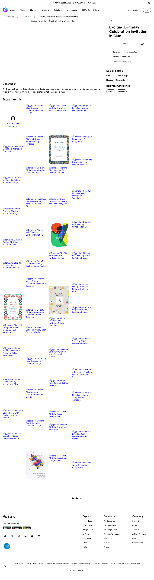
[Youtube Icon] (32, 536)
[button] (13, 10)
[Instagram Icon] (18, 536)
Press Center (137, 543)
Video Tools (87, 525)
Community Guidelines (100, 563)
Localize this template (122, 61)
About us (136, 530)
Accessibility (135, 563)
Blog (134, 538)
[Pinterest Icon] (39, 536)
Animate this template (122, 57)
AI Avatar (107, 543)
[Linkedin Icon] (25, 536)
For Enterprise (109, 521)
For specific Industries (112, 534)
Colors (85, 543)
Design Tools (88, 530)
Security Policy (123, 563)
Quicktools (108, 538)
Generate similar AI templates (125, 52)
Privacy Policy (31, 563)
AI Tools (86, 534)
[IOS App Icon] (7, 528)
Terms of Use (18, 563)
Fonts (85, 547)
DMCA (113, 563)
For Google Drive (110, 530)
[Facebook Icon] (5, 536)
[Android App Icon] (17, 528)
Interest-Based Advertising (81, 563)
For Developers (110, 525)
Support (135, 521)
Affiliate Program (139, 534)
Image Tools (87, 521)
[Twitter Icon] (12, 536)
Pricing (106, 547)
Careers (135, 525)
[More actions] (42, 110)
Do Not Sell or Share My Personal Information (54, 563)
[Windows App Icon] (27, 528)
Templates (87, 538)
